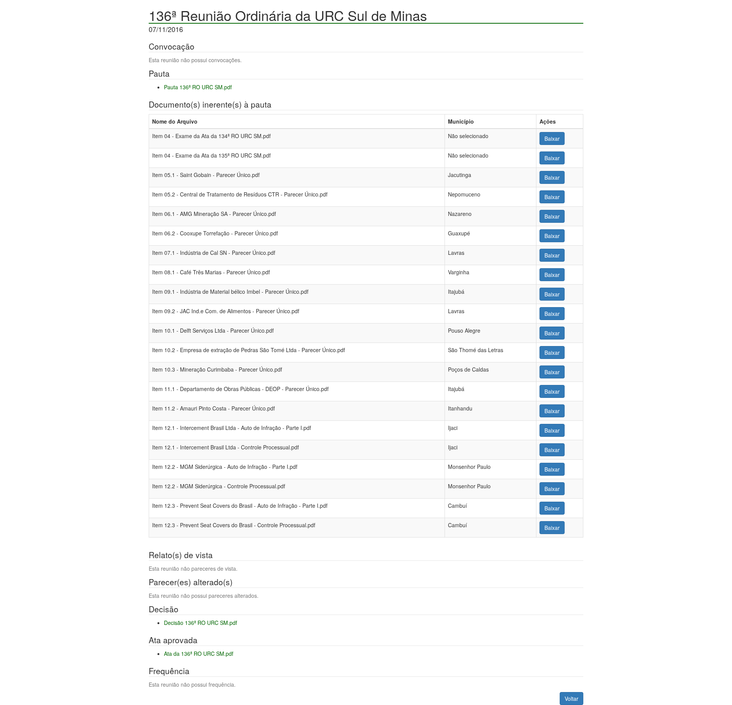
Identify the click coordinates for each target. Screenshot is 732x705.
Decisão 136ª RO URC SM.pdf (200, 622)
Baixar (552, 138)
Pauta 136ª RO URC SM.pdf (198, 87)
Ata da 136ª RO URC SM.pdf (198, 653)
